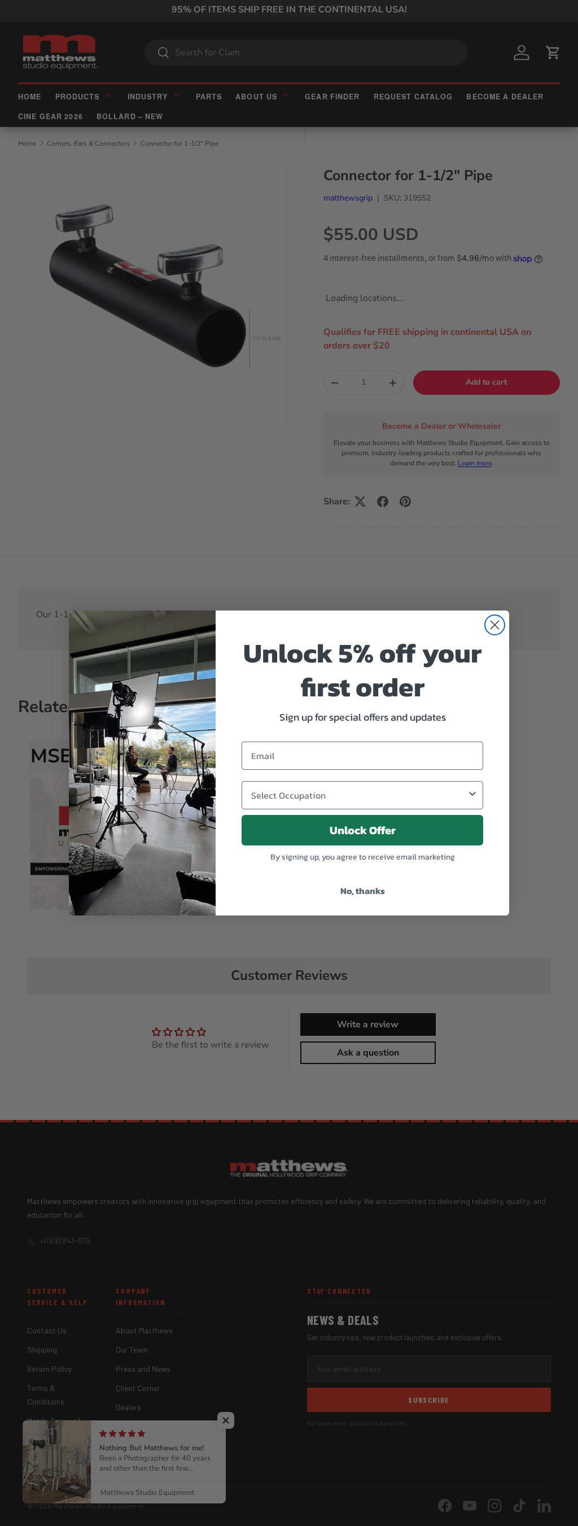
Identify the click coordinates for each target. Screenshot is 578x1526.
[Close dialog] (495, 625)
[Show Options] (472, 795)
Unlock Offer (363, 830)
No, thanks (362, 890)
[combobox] (359, 795)
